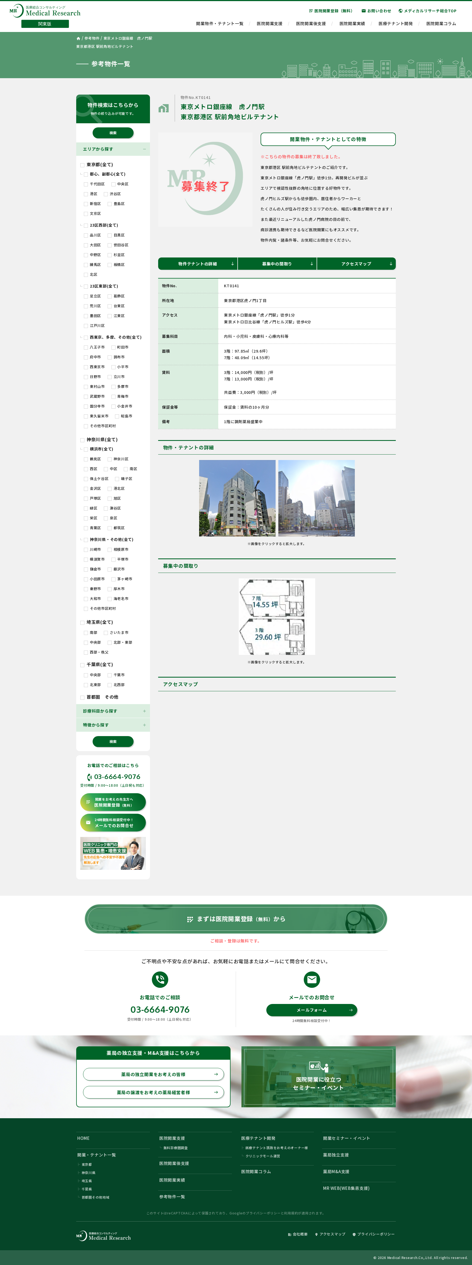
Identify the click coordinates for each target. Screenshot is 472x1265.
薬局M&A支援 (336, 1171)
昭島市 (126, 415)
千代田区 (97, 183)
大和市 (95, 598)
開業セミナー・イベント (346, 1138)
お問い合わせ (376, 10)
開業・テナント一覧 (96, 1155)
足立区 (95, 295)
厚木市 (119, 588)
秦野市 (95, 588)
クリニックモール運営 (263, 1155)
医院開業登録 (110, 802)
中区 (113, 468)
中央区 (122, 183)
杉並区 (119, 254)
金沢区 (95, 488)
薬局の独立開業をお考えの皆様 (169, 1074)
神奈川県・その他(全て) (111, 539)
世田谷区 (121, 244)
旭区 (117, 498)
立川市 (119, 376)
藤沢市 (119, 569)
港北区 (119, 488)
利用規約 (291, 1213)
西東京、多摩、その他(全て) (115, 337)
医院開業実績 (352, 23)
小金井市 (124, 406)
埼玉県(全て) (99, 622)
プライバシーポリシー (263, 1213)
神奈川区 (121, 458)
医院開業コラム (441, 23)
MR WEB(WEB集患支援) (346, 1188)
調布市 (119, 356)
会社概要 (298, 1234)
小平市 (122, 366)
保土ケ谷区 (99, 478)
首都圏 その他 (102, 696)
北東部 (95, 684)
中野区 (95, 254)
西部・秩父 (99, 652)
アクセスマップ (367, 264)
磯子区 (126, 478)
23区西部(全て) (103, 225)
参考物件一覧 (172, 1196)
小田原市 (97, 578)
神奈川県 (89, 1172)
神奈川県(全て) (101, 439)
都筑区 (119, 527)
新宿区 (95, 203)
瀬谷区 (115, 508)
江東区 (119, 315)
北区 (93, 274)
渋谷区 (115, 193)
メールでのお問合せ (110, 822)
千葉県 (87, 1189)
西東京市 (97, 366)
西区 (93, 468)
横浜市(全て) (101, 449)
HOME (83, 1138)
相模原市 (121, 549)
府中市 (95, 356)
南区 (133, 468)
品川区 (95, 235)
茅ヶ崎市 (124, 578)
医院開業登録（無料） (332, 10)
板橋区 (119, 264)
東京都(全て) (99, 164)
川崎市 (95, 549)
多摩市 (122, 386)
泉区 (113, 517)
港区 (93, 193)
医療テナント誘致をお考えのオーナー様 (277, 1147)
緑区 (93, 508)
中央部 (95, 642)
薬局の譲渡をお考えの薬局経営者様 (167, 1092)
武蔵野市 (97, 396)
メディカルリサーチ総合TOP (427, 10)
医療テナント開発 (396, 23)
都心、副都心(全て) (107, 174)
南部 (93, 632)
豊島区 (119, 203)
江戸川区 (97, 325)
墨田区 (95, 315)
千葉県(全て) (99, 664)
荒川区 (95, 305)
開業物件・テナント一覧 (219, 23)
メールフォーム (325, 1010)
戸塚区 (95, 498)
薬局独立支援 (336, 1155)
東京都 (87, 1164)
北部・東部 (122, 642)
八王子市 (97, 347)
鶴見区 (95, 458)
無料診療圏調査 (176, 1147)
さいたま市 (119, 632)
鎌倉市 (95, 569)
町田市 (122, 347)
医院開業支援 (270, 23)
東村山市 (97, 386)
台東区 (119, 305)
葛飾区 (119, 295)
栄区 (93, 517)
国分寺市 (97, 406)
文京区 (95, 213)
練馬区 (95, 264)
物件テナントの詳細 (206, 264)
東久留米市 (99, 415)
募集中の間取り (288, 264)
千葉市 (119, 674)
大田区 (95, 244)
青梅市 (122, 396)
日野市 (95, 376)
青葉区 (95, 527)
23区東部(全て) (103, 286)
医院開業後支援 (311, 23)
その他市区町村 (102, 425)
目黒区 (119, 235)
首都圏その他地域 (96, 1197)
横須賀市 (97, 559)
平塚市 (122, 559)
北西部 (119, 684)
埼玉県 (87, 1180)
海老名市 (121, 598)
